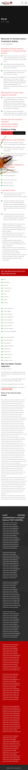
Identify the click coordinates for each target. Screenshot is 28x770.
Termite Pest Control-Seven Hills (11, 615)
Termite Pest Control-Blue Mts (10, 530)
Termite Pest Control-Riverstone (10, 622)
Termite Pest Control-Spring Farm (11, 596)
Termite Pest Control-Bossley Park (11, 685)
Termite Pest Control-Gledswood (11, 565)
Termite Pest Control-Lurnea (10, 737)
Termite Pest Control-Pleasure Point (11, 745)
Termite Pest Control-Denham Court (11, 668)
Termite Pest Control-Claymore (10, 559)
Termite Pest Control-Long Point (11, 660)
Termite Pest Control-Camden (10, 522)
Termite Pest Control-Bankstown (11, 528)
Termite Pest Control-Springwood (11, 619)
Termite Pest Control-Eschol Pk (10, 563)
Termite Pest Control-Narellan (10, 591)
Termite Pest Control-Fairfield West (11, 715)
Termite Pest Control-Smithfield (10, 666)
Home (2, 21)
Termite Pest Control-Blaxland (10, 637)
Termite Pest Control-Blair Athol (10, 556)
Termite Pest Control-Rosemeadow (11, 594)
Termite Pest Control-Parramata (10, 532)
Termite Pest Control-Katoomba (10, 544)
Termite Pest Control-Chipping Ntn (11, 706)
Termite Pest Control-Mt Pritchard (11, 743)
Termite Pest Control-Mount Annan (11, 598)
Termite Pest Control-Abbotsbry (10, 674)
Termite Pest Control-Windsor (10, 548)
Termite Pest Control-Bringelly (10, 648)
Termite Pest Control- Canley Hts (11, 692)
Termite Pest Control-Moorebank (11, 662)
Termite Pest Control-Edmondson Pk (12, 710)
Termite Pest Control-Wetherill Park (11, 759)
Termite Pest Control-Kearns (10, 572)
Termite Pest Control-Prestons (10, 664)
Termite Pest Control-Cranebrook (11, 620)
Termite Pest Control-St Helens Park (11, 605)
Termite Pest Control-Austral (10, 677)
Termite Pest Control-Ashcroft (10, 676)
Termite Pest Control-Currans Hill (11, 603)
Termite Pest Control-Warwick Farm (11, 755)
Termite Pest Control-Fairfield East (11, 713)
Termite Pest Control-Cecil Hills (10, 650)
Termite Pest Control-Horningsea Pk (11, 726)
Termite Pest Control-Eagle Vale (10, 561)
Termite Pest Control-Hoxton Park (11, 657)
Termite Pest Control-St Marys (10, 624)
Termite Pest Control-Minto (9, 587)
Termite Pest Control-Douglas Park (11, 600)
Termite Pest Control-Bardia (9, 681)
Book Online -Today (7, 133)
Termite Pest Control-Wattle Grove (11, 670)
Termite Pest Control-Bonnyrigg (10, 644)
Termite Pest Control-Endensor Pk (11, 708)
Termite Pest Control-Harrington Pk (11, 568)
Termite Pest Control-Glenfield (10, 567)
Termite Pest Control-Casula (10, 646)
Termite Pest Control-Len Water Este (12, 731)
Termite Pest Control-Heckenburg (11, 720)
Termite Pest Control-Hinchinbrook (11, 722)
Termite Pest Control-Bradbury (10, 584)
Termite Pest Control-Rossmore (10, 748)
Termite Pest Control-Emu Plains (11, 635)
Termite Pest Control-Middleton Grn (11, 741)
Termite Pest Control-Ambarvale (10, 582)
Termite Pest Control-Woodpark (10, 761)
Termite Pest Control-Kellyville (10, 617)
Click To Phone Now (19, 133)
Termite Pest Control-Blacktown (10, 526)
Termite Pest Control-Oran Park (10, 593)
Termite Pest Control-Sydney (10, 535)
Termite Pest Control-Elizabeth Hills (11, 711)
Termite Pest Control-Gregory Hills (11, 602)
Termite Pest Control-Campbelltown (11, 539)
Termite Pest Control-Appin (9, 554)
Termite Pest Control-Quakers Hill (11, 626)
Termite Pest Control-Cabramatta (11, 688)
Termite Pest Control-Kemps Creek (11, 728)
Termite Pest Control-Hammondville (11, 655)
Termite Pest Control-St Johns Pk (11, 752)
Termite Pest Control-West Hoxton (11, 757)
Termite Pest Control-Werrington (11, 628)
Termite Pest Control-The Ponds (11, 631)
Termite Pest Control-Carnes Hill (11, 696)
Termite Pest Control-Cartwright (10, 697)
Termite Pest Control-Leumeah (10, 576)
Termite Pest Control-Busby (9, 686)
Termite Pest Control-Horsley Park (11, 724)
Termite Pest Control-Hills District (11, 533)
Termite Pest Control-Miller (9, 739)
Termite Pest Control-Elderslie (10, 589)
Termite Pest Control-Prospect (10, 629)
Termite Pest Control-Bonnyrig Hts (11, 683)
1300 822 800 (6, 389)
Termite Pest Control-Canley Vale (11, 694)
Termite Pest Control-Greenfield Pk (11, 719)
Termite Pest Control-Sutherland (10, 541)
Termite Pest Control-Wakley (10, 754)
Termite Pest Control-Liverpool (10, 537)
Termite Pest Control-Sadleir (10, 750)
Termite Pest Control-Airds (9, 552)
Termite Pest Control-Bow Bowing (11, 558)
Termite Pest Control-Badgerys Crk (11, 679)
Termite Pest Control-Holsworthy (11, 659)
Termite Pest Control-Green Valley (11, 717)
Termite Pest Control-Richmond (10, 546)
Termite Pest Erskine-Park (9, 611)
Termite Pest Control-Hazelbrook (11, 613)
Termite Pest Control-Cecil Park (10, 699)
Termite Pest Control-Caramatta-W (11, 690)
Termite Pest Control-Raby (9, 585)
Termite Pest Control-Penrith (10, 524)
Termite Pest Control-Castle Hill (10, 542)
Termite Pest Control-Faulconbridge (11, 633)
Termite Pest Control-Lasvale (10, 729)
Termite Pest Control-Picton (9, 577)
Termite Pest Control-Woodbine (10, 607)
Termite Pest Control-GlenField (10, 653)
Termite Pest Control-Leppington (11, 736)
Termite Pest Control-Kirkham (10, 574)
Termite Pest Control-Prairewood (11, 746)
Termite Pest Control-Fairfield (10, 651)
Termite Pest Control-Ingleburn (10, 570)
